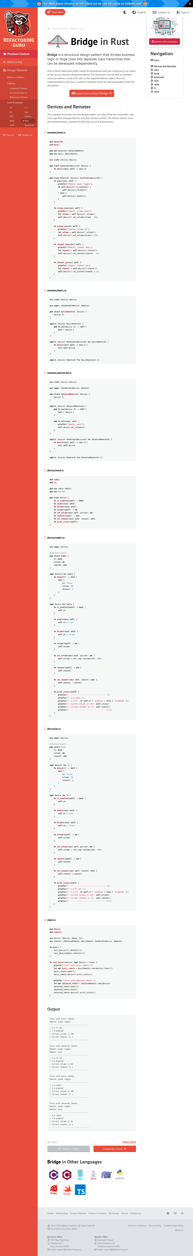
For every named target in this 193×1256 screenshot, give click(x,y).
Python (28, 116)
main (156, 91)
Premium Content (17, 54)
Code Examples (15, 102)
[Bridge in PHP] (106, 1175)
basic (156, 73)
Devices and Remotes (165, 66)
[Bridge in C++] (67, 1175)
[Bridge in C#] (53, 1175)
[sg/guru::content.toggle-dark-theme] (125, 12)
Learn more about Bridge (92, 93)
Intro (156, 60)
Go (11, 112)
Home (50, 1213)
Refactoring (14, 62)
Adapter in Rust (70, 1148)
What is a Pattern (15, 77)
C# (11, 107)
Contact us (26, 134)
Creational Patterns (18, 88)
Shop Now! (57, 12)
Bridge (74, 28)
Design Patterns (60, 28)
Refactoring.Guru (69, 1225)
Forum (124, 1213)
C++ (26, 107)
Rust (81, 28)
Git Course (114, 1213)
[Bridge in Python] (120, 1175)
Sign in (10, 134)
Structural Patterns (18, 92)
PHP (11, 116)
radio (156, 84)
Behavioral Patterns (19, 97)
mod (156, 69)
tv (155, 87)
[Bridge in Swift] (67, 1190)
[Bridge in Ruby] (53, 1190)
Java (26, 112)
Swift (12, 125)
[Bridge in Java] (93, 1175)
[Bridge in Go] (80, 1175)
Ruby (12, 120)
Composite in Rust (113, 1148)
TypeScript (29, 125)
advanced (159, 76)
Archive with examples (165, 41)
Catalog (11, 83)
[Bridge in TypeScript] (80, 1190)
